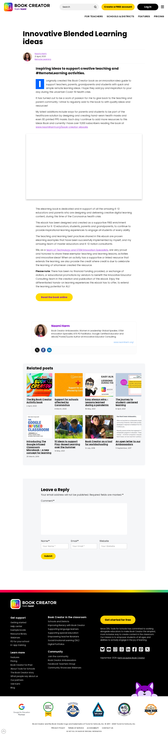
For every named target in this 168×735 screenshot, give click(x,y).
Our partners (16, 680)
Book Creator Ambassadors (62, 660)
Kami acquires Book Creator (131, 657)
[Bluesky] (102, 649)
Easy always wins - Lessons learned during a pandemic (97, 402)
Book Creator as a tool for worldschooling (98, 443)
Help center (16, 626)
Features (14, 657)
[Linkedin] (49, 350)
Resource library (18, 633)
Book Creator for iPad (21, 664)
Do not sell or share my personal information (84, 731)
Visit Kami (15, 683)
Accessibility (93, 728)
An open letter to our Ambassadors (128, 443)
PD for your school (19, 641)
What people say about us (24, 676)
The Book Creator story (22, 672)
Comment (47, 500)
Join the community (58, 656)
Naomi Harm (41, 53)
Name (45, 541)
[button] (162, 7)
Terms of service (76, 728)
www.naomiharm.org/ (124, 342)
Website (104, 541)
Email (75, 541)
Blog (12, 687)
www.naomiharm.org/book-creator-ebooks (62, 127)
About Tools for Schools (22, 668)
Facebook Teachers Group (61, 663)
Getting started (18, 622)
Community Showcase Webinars (64, 667)
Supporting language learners (63, 629)
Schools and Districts (58, 621)
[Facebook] (43, 350)
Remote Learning (43, 59)
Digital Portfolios (56, 644)
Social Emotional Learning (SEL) (63, 640)
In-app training (18, 645)
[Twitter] (37, 350)
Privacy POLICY (58, 728)
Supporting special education (63, 632)
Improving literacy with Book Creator (66, 625)
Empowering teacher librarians (63, 636)
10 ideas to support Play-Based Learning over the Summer (67, 444)
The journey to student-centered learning (127, 402)
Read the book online (54, 297)
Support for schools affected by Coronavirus (66, 402)
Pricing (13, 661)
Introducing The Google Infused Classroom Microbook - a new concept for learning (39, 447)
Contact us (107, 728)
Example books (18, 630)
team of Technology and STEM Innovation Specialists (77, 250)
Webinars (15, 637)
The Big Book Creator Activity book (39, 401)
